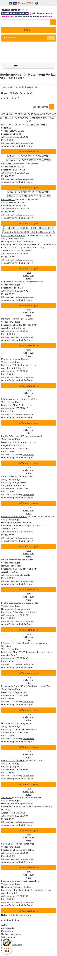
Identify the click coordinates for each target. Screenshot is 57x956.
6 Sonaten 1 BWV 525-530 (14, 516)
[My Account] (47, 3)
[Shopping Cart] (53, 3)
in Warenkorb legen (28, 151)
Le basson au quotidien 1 (13, 760)
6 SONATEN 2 (8, 163)
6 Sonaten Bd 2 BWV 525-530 (15, 643)
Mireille (4, 359)
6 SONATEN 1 (8, 199)
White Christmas (9, 559)
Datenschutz (7, 931)
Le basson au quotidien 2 (13, 281)
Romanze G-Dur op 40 (12, 686)
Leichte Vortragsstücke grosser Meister (20, 603)
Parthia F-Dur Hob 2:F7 (12, 436)
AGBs (4, 925)
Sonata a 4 (6, 797)
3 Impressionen (8, 399)
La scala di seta (8, 881)
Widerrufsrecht (8, 937)
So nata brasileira (9, 844)
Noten (15, 65)
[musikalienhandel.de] (28, 12)
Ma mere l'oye (8, 319)
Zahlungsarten (8, 928)
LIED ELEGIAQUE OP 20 (13, 235)
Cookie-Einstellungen (11, 934)
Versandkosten (28, 143)
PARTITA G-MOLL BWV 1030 (15, 124)
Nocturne (5, 723)
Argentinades (7, 476)
